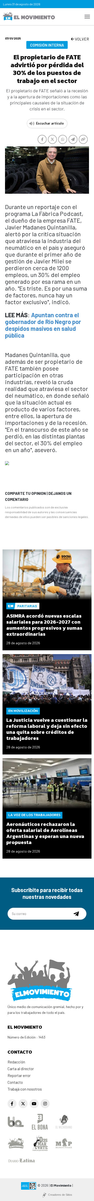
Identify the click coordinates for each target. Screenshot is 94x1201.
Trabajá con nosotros (25, 1089)
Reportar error (19, 1075)
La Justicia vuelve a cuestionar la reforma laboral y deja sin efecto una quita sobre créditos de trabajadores (46, 729)
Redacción (16, 1062)
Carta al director (21, 1068)
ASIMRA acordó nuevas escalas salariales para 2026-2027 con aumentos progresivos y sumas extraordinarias (44, 625)
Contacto (15, 1082)
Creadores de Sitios (60, 1194)
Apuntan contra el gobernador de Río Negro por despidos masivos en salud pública (43, 325)
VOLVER (81, 39)
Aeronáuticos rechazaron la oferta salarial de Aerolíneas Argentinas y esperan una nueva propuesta (45, 833)
